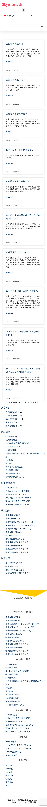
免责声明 (9, 775)
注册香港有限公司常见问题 (16, 542)
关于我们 (9, 765)
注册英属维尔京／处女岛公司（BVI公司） (23, 522)
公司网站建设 (11, 412)
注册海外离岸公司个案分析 (16, 549)
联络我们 (9, 769)
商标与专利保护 (12, 419)
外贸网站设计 (11, 450)
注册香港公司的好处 (14, 532)
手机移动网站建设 (13, 447)
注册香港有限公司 (13, 515)
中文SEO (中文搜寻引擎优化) (18, 745)
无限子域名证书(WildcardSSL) (18, 504)
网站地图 (9, 772)
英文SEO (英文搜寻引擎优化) (18, 748)
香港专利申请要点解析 (16, 114)
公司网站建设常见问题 (15, 477)
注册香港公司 (11, 426)
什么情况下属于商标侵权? (18, 181)
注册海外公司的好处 (14, 546)
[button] (42, 26)
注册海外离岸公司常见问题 (16, 552)
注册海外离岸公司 (13, 519)
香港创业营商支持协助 (15, 539)
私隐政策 (9, 779)
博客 (7, 785)
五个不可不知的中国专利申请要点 (22, 291)
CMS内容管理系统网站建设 (17, 443)
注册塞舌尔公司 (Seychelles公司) (20, 525)
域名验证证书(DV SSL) (15, 494)
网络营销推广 (11, 742)
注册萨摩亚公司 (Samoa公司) (18, 529)
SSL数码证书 (11, 488)
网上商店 (9, 463)
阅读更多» (9, 62)
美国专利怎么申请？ (15, 44)
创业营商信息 (11, 416)
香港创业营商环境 (13, 535)
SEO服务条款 (11, 755)
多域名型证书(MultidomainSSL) (19, 498)
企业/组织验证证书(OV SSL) (17, 491)
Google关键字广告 (13, 752)
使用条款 (9, 782)
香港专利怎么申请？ (15, 80)
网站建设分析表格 (13, 470)
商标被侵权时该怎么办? (17, 252)
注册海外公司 (11, 422)
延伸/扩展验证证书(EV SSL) (17, 501)
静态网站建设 (11, 440)
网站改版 (9, 460)
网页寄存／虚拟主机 (14, 467)
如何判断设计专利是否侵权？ (20, 150)
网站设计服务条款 (13, 473)
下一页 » (34, 403)
